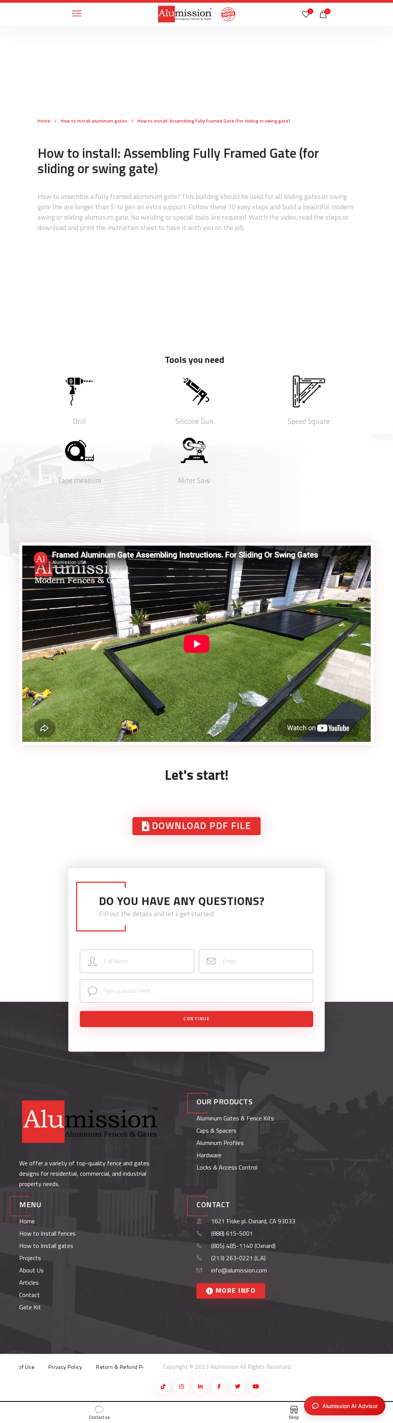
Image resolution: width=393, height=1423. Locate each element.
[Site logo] (185, 13)
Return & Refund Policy (125, 1367)
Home (44, 120)
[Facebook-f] (219, 1386)
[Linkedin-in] (200, 1386)
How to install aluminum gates (94, 120)
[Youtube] (256, 1386)
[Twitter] (237, 1386)
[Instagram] (181, 1386)
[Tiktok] (163, 1386)
